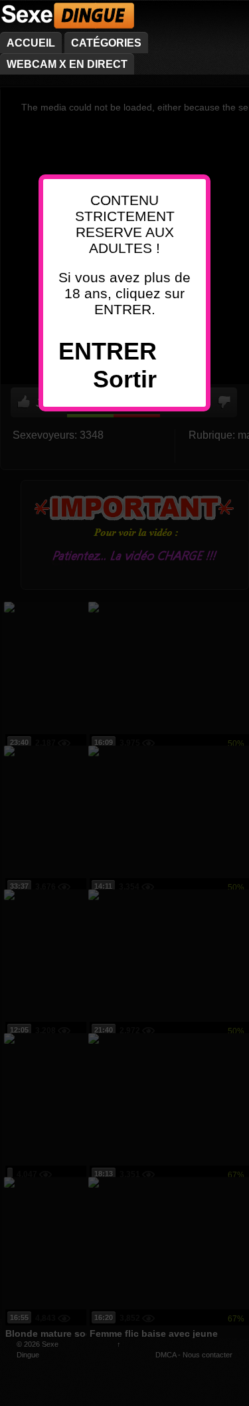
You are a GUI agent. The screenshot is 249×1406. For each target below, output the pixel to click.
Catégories (106, 43)
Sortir (125, 379)
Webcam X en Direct (67, 64)
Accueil (31, 43)
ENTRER (107, 351)
